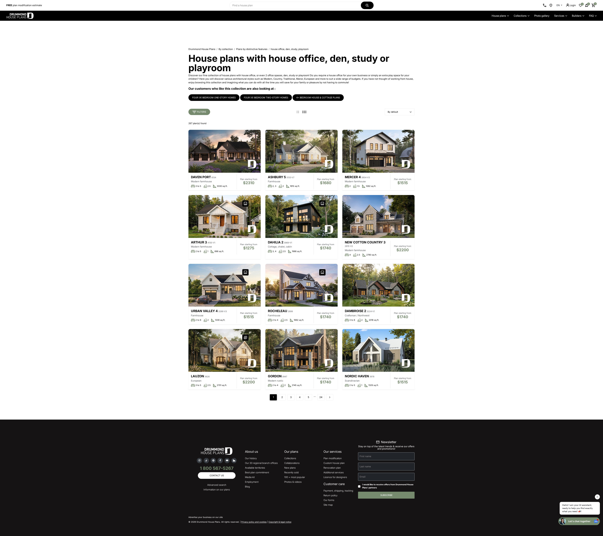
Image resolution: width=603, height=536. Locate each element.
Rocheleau (277, 311)
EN (558, 5)
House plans (499, 15)
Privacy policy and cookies (254, 522)
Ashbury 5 (277, 177)
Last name (365, 466)
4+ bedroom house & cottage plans (318, 97)
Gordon (275, 376)
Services (559, 15)
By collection (226, 49)
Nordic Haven (357, 376)
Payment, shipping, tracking (338, 490)
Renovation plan (332, 467)
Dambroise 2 (355, 311)
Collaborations (292, 463)
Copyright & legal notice (280, 522)
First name (365, 456)
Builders (576, 15)
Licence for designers (335, 477)
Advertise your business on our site (205, 517)
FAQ (591, 15)
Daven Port (201, 177)
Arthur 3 (199, 242)
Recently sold (291, 472)
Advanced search (216, 484)
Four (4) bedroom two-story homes (266, 97)
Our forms (328, 500)
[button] (256, 153)
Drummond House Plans (201, 49)
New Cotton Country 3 (365, 242)
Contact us (217, 475)
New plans (290, 467)
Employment (251, 481)
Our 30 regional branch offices (261, 463)
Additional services (333, 472)
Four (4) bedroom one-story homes (214, 97)
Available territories (255, 467)
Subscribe (386, 495)
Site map (328, 504)
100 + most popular (294, 477)
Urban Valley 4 (204, 311)
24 (320, 397)
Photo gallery (541, 15)
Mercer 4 (353, 177)
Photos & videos (293, 481)
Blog (247, 486)
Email (363, 476)
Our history (251, 458)
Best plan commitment (257, 472)
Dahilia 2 (275, 242)
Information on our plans (217, 489)
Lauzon (197, 376)
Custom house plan (334, 463)
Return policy (330, 495)
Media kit (250, 477)
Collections (520, 15)
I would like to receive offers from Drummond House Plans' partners (387, 486)
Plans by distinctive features (251, 49)
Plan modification (332, 458)
